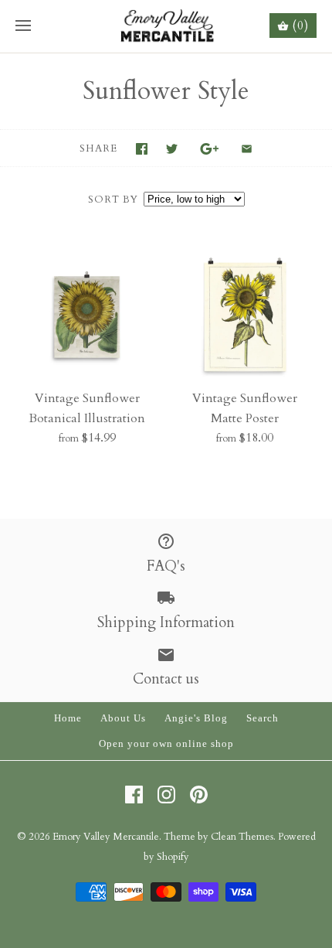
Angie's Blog (196, 718)
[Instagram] (166, 794)
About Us (123, 718)
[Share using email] (246, 149)
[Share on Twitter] (172, 149)
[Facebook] (134, 794)
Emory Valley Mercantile (106, 837)
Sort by (113, 199)
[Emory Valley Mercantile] (166, 26)
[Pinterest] (199, 794)
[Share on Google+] (209, 149)
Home (68, 718)
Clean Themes (242, 837)
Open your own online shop (166, 743)
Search (262, 718)
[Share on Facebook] (141, 149)
